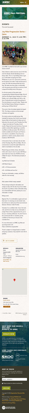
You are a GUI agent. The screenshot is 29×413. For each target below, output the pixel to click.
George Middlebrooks (15, 397)
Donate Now (8, 334)
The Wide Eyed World (14, 399)
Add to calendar (9, 240)
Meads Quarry (6, 300)
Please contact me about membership (12, 383)
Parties (7, 261)
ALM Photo (23, 399)
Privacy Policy (11, 402)
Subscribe (6, 388)
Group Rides (6, 259)
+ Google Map (7, 306)
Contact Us (5, 402)
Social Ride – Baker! (7, 313)
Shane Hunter (5, 400)
